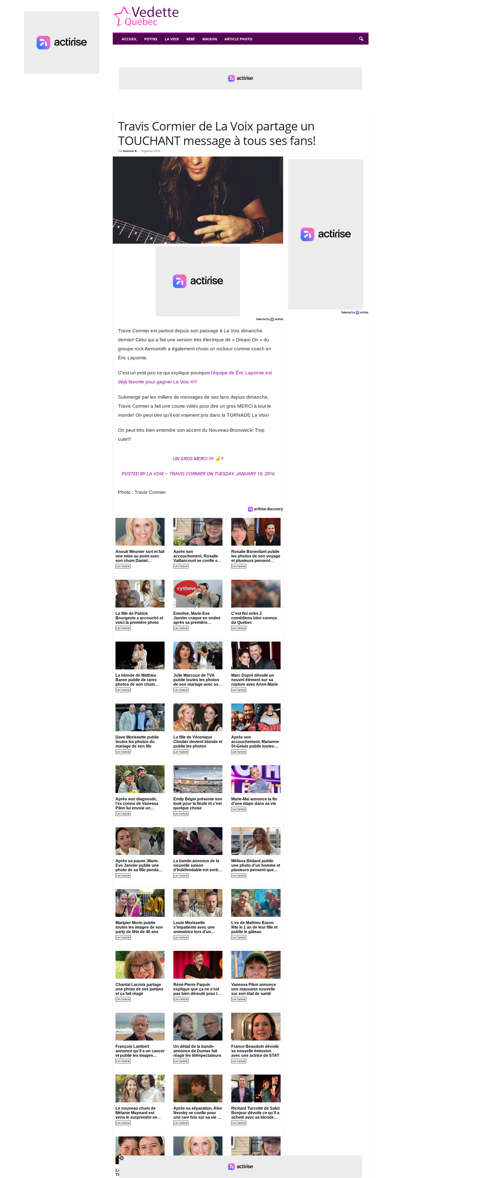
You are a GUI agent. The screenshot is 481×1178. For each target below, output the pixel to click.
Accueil (129, 39)
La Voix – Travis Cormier (176, 474)
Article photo (238, 39)
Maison (209, 39)
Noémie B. (130, 151)
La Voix (172, 39)
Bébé (190, 39)
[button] (361, 39)
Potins (150, 39)
